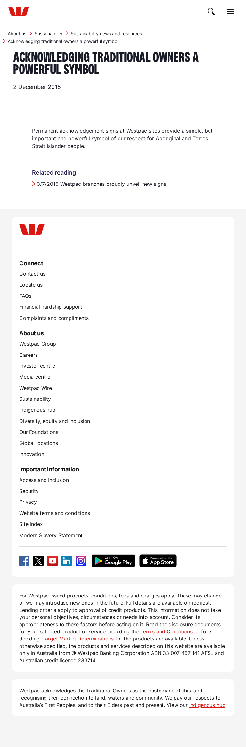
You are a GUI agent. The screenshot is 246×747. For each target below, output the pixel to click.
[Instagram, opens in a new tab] (81, 561)
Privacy (28, 502)
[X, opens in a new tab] (38, 561)
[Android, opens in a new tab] (113, 560)
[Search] (211, 11)
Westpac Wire (35, 388)
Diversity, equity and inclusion (54, 421)
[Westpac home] (18, 11)
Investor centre (37, 366)
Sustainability (48, 33)
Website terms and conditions (54, 513)
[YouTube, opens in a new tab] (52, 561)
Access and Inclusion (44, 480)
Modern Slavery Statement (51, 535)
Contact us (32, 273)
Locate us (31, 284)
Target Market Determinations (78, 638)
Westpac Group (37, 343)
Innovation (31, 454)
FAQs (25, 296)
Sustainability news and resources (106, 33)
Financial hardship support (50, 307)
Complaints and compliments (54, 318)
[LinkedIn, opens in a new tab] (67, 561)
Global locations (38, 443)
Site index (31, 524)
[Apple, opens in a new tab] (158, 560)
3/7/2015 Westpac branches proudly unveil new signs (102, 184)
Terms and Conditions (166, 631)
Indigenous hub (37, 410)
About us (17, 33)
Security (29, 491)
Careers (28, 355)
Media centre (34, 377)
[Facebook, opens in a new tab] (24, 561)
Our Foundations (38, 432)
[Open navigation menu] (230, 11)
